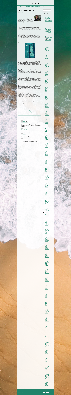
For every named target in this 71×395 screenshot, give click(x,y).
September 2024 (47, 54)
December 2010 (47, 177)
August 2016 (46, 293)
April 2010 (46, 184)
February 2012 (46, 340)
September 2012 (47, 158)
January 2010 (46, 187)
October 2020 (46, 80)
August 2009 (46, 191)
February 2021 (46, 78)
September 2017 (47, 107)
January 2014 (46, 144)
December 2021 (47, 72)
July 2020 (46, 83)
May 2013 (46, 151)
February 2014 (46, 143)
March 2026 (46, 45)
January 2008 (46, 208)
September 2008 (47, 201)
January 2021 (46, 79)
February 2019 (46, 93)
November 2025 (47, 48)
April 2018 (46, 276)
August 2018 (46, 98)
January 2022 (46, 71)
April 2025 (46, 51)
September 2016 (47, 292)
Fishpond (33, 105)
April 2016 (46, 121)
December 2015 (47, 300)
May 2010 (46, 183)
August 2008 (46, 202)
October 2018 (46, 96)
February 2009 (46, 372)
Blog (33, 6)
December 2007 (47, 209)
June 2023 (46, 61)
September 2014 (47, 138)
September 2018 (47, 97)
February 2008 (46, 207)
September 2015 (47, 127)
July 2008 (46, 203)
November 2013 (47, 146)
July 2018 (46, 99)
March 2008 (46, 206)
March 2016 (46, 122)
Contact (42, 6)
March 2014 (46, 142)
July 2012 (46, 160)
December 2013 (47, 145)
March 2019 (46, 268)
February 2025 (46, 227)
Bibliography (37, 6)
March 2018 (46, 277)
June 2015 (46, 130)
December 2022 (47, 64)
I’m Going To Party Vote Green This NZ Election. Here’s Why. (48, 40)
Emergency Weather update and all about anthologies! (48, 33)
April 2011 (46, 349)
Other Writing (29, 6)
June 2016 (46, 119)
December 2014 (47, 135)
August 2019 (46, 89)
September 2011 (47, 169)
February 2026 (46, 46)
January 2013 (46, 155)
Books (23, 6)
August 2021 (46, 75)
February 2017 (46, 113)
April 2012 (46, 163)
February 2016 (46, 123)
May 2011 (46, 348)
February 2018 (46, 102)
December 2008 (47, 198)
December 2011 (47, 166)
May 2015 (46, 131)
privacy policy (21, 392)
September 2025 (47, 50)
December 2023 (47, 58)
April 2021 (46, 252)
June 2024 (46, 56)
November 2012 (47, 332)
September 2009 (47, 190)
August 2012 (46, 159)
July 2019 (46, 90)
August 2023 (46, 236)
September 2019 (47, 88)
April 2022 (46, 69)
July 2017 (46, 284)
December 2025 (47, 47)
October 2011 (46, 168)
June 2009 (46, 193)
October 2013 (46, 147)
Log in (45, 214)
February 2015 (46, 309)
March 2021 (46, 77)
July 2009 (46, 192)
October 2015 (46, 126)
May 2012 (46, 162)
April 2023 (46, 62)
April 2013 (46, 152)
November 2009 (47, 364)
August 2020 (46, 82)
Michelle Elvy (24, 121)
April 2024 (46, 57)
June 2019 (46, 91)
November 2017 (47, 105)
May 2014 (46, 317)
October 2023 (46, 59)
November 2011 (47, 167)
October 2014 (46, 137)
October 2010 (46, 179)
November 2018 (47, 95)
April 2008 (46, 381)
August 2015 (46, 128)
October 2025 (46, 49)
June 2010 (46, 182)
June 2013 (46, 150)
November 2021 (47, 73)
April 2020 (46, 260)
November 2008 (47, 199)
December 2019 (47, 86)
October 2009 (46, 365)
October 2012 (46, 333)
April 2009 (46, 195)
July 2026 (46, 220)
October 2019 (46, 87)
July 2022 (46, 67)
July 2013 (46, 325)
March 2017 (46, 112)
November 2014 (47, 136)
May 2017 (46, 110)
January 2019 (46, 94)
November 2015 (47, 301)
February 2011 (46, 175)
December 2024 (47, 228)
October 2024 (46, 53)
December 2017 (47, 104)
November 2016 (47, 115)
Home (20, 6)
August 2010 (46, 356)
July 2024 (46, 55)
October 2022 (46, 65)
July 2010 (46, 357)
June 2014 (46, 316)
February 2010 (46, 186)
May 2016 (46, 120)
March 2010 (46, 185)
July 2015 (46, 129)
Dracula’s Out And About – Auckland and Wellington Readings (48, 23)
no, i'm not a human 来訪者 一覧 (49, 27)
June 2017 (46, 285)
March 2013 (46, 153)
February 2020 (46, 85)
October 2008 (46, 200)
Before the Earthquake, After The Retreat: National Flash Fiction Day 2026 (48, 17)
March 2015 (46, 308)
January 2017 (46, 114)
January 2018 (46, 103)
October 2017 (46, 106)
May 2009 (46, 194)
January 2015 (46, 134)
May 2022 (46, 244)
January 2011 (46, 176)
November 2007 (47, 210)
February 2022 (46, 70)
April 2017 (46, 111)
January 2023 (46, 63)
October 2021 (46, 74)
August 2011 (46, 170)
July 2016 (46, 118)
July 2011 (46, 171)
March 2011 (46, 174)
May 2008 (46, 380)
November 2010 (47, 178)
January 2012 (46, 341)
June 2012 (46, 161)
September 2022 (47, 66)
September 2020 (47, 81)
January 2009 (46, 373)
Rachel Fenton (24, 128)
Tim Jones (35, 3)
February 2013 (46, 154)
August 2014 (46, 139)
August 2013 (46, 324)
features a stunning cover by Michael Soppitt (29, 32)
